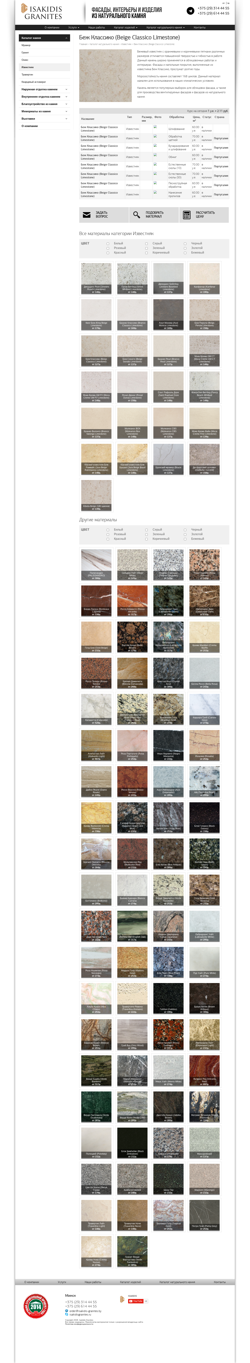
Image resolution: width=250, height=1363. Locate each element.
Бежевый (197, 252)
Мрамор (26, 45)
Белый (118, 243)
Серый (157, 243)
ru (228, 3)
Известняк (28, 67)
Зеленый (159, 248)
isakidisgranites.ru (80, 1314)
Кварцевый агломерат (34, 82)
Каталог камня (31, 37)
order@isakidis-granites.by (85, 1311)
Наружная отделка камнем (40, 89)
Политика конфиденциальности (79, 1324)
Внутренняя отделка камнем (41, 96)
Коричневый (161, 252)
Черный (196, 243)
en (224, 3)
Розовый (120, 248)
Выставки (28, 118)
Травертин (27, 74)
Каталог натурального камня (165, 27)
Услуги (72, 27)
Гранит (25, 52)
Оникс (25, 60)
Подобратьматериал (154, 215)
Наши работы (96, 27)
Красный (120, 252)
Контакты (200, 27)
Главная (83, 44)
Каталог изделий (125, 27)
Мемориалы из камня (36, 111)
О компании (52, 27)
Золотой (197, 248)
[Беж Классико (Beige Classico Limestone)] (105, 101)
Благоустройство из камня (39, 103)
